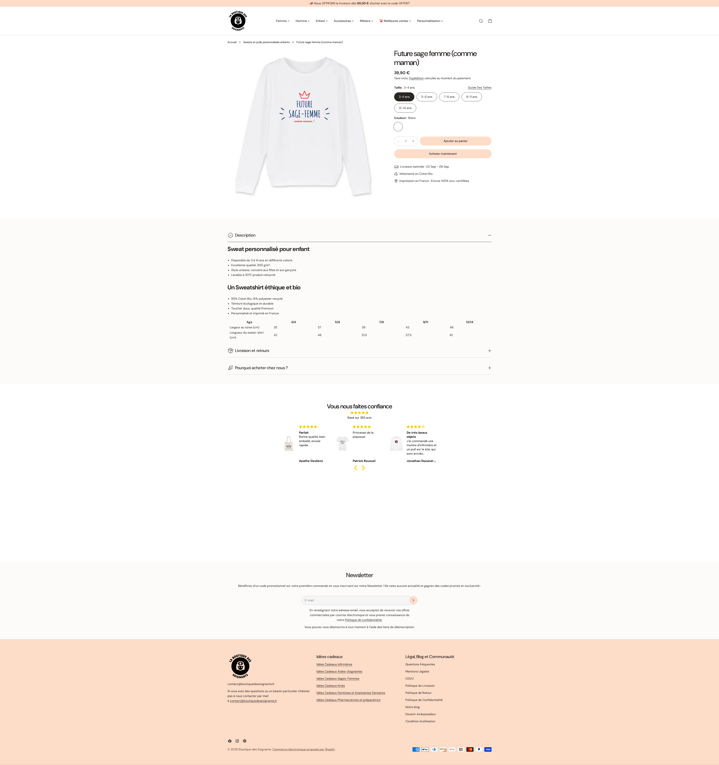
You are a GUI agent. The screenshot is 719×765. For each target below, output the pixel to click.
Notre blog (412, 707)
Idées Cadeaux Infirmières (334, 664)
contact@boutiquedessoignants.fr (253, 701)
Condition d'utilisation (420, 721)
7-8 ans (449, 97)
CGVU (409, 679)
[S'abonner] (413, 600)
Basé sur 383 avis (359, 418)
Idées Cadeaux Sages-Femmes (337, 679)
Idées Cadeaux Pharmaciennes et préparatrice (348, 700)
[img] (359, 412)
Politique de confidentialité (363, 620)
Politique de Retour (418, 693)
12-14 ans (405, 108)
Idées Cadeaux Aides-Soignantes (339, 671)
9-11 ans (471, 97)
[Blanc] (398, 127)
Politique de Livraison (420, 686)
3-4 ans (404, 97)
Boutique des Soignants (255, 749)
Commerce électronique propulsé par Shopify (303, 749)
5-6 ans (426, 97)
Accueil (231, 42)
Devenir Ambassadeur (420, 714)
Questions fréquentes (420, 664)
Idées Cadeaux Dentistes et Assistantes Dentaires (350, 693)
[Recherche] (481, 21)
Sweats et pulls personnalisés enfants (266, 42)
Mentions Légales (417, 671)
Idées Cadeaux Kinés (330, 686)
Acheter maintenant (443, 154)
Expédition (416, 78)
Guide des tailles (480, 88)
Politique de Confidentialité (424, 700)
